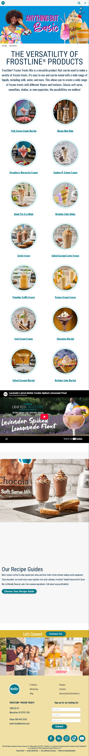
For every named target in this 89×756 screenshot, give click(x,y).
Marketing (34, 689)
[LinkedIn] (59, 738)
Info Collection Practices (48, 750)
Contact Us (55, 633)
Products (33, 684)
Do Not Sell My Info (32, 750)
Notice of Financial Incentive (67, 750)
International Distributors (69, 693)
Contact (62, 689)
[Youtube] (82, 738)
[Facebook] (51, 738)
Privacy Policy (20, 750)
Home (4, 46)
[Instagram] (66, 738)
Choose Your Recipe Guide (19, 591)
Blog (31, 693)
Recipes (13, 46)
